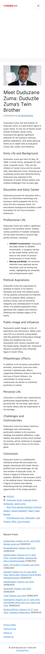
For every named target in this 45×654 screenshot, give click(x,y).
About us (7, 633)
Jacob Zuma (20, 504)
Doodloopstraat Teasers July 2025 (19, 548)
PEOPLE (10, 496)
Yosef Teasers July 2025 (14, 596)
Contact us (8, 637)
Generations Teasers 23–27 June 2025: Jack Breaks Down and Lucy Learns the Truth (21, 602)
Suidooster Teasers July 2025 (17, 589)
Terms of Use (9, 629)
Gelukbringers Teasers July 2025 (18, 582)
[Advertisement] (22, 35)
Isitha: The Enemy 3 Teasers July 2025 (21, 565)
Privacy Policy (9, 625)
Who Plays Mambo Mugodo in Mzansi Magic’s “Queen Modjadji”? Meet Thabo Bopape (22, 511)
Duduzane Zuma (14, 500)
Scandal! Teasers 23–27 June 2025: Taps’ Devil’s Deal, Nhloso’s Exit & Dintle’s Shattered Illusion (22, 575)
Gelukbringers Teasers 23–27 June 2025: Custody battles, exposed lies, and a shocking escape (20, 558)
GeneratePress (22, 650)
